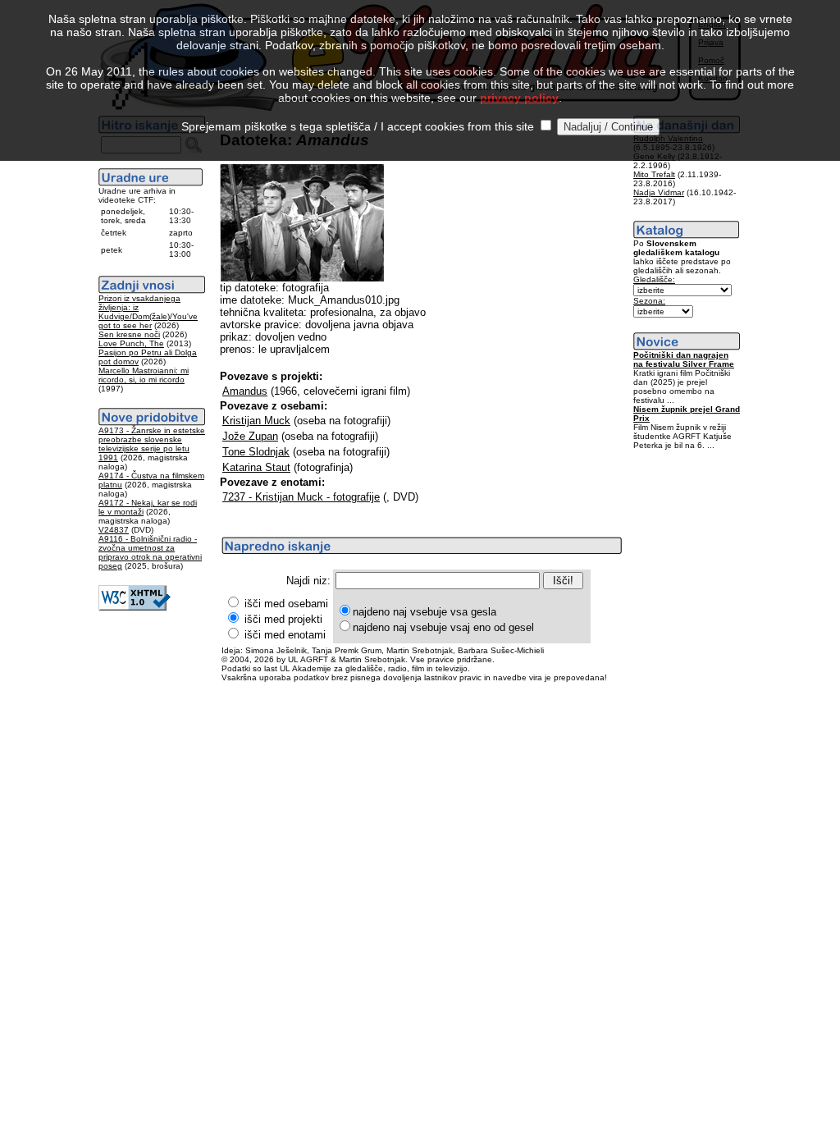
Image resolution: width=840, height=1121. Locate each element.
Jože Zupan (250, 436)
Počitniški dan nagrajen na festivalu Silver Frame (683, 359)
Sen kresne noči (129, 334)
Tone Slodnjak (256, 452)
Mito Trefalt (654, 174)
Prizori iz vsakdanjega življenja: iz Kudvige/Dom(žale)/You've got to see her (148, 312)
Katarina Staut (256, 467)
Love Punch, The (131, 343)
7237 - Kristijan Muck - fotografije (301, 497)
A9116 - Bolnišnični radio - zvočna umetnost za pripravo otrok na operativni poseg (150, 552)
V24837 (113, 529)
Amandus (244, 391)
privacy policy (519, 97)
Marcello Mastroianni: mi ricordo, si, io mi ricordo (143, 375)
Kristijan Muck (256, 420)
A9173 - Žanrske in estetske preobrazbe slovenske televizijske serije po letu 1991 (151, 444)
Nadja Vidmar (658, 192)
